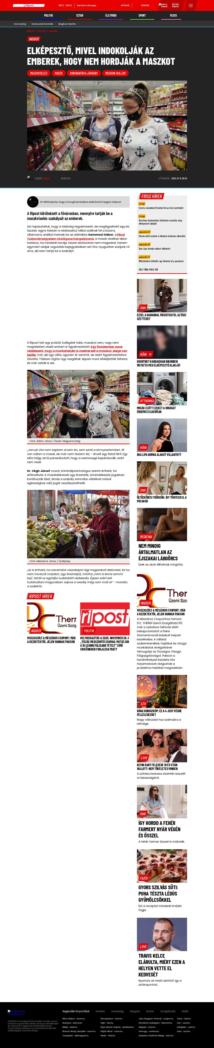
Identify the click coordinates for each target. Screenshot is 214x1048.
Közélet (100, 1011)
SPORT (142, 15)
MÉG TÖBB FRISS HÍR (148, 269)
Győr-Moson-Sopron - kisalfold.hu (117, 1027)
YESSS (173, 15)
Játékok (125, 5)
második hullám (115, 73)
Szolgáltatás (167, 1011)
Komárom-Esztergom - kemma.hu (155, 1023)
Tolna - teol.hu (184, 1018)
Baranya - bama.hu (72, 1023)
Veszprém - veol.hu (186, 1027)
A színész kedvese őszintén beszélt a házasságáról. (161, 776)
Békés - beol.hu (70, 1027)
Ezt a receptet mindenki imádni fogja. (160, 908)
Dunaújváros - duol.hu (111, 1018)
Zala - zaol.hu (183, 1031)
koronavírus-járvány (84, 73)
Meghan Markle (67, 24)
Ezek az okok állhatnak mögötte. (160, 564)
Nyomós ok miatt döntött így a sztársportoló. (160, 983)
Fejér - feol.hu (107, 1023)
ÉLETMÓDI (111, 15)
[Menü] (191, 5)
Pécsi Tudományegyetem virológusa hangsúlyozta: (76, 237)
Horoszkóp (20, 24)
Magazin (135, 1011)
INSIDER (53, 31)
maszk (59, 73)
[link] (35, 630)
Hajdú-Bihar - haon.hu (112, 1031)
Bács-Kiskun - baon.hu (74, 1018)
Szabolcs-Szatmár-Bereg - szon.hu (156, 1035)
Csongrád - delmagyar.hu (76, 1035)
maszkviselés (38, 73)
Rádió (185, 1011)
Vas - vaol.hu (183, 1023)
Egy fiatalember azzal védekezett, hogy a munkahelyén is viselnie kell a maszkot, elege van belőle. (77, 351)
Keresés (145, 5)
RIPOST (30, 31)
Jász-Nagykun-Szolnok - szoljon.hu (156, 1018)
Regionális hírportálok (76, 1011)
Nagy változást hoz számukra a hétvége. (159, 722)
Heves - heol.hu (108, 1035)
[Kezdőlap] (29, 5)
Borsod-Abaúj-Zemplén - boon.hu (79, 1031)
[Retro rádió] (162, 6)
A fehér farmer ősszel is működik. (161, 842)
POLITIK (48, 15)
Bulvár (150, 1011)
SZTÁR (79, 15)
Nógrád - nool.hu (147, 1027)
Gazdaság (117, 1011)
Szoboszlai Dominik (42, 24)
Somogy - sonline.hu (149, 1031)
